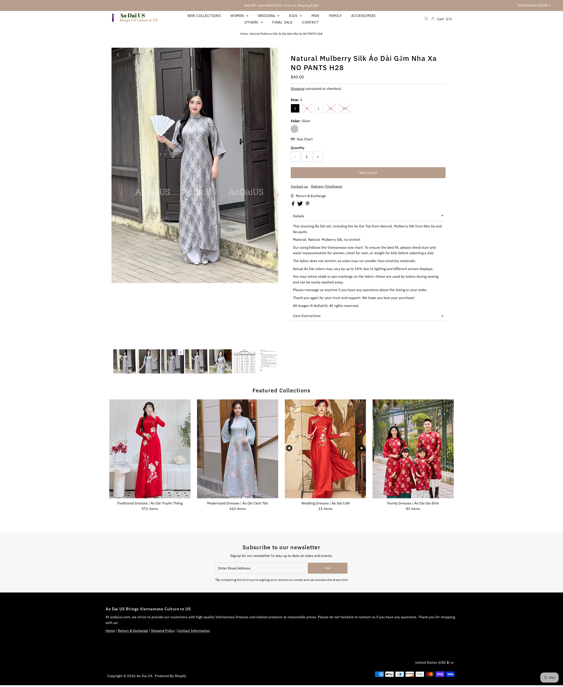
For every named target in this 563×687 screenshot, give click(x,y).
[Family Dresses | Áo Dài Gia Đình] (413, 448)
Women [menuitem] (237, 15)
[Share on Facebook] (293, 204)
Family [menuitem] (335, 15)
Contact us (299, 186)
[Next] (129, 55)
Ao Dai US (144, 676)
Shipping (297, 88)
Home (244, 34)
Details (298, 216)
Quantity (297, 147)
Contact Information (193, 630)
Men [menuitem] (315, 15)
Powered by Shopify (170, 676)
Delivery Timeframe (326, 186)
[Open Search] (426, 19)
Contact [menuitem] (310, 22)
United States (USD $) (532, 5)
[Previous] (118, 55)
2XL (344, 109)
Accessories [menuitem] (363, 15)
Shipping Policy (163, 630)
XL (331, 109)
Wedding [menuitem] (267, 15)
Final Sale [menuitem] (282, 22)
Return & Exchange (311, 196)
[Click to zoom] (271, 55)
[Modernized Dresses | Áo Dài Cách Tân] (237, 448)
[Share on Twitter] (300, 204)
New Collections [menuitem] (204, 15)
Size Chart (305, 139)
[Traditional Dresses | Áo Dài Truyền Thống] (149, 448)
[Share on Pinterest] (307, 204)
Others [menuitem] (252, 22)
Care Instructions (307, 316)
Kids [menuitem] (294, 15)
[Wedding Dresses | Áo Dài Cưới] (325, 448)
